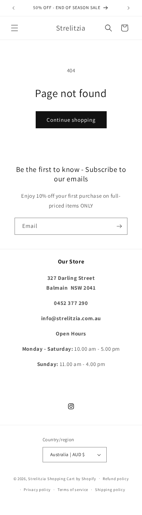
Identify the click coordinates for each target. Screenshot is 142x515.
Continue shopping (71, 119)
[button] (15, 28)
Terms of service (73, 489)
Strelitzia (37, 478)
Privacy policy (37, 489)
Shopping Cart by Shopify (71, 478)
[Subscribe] (119, 226)
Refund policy (116, 478)
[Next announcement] (129, 8)
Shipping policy (110, 489)
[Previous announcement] (13, 8)
